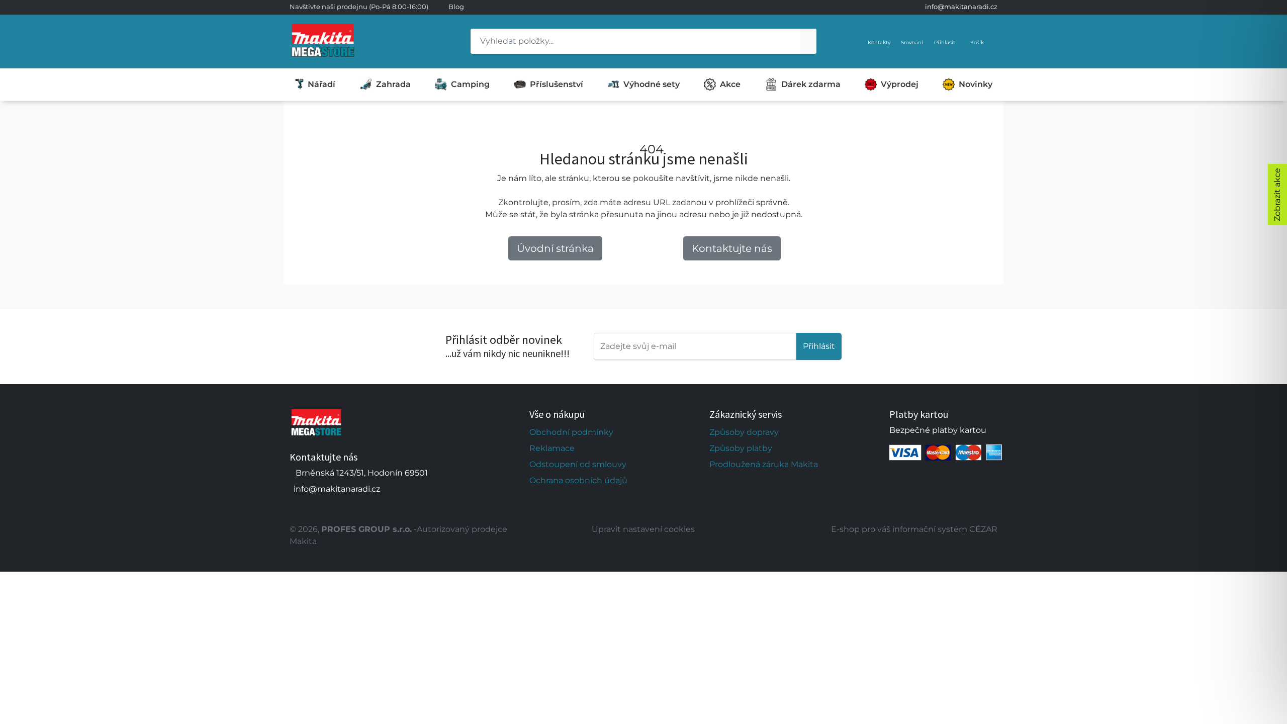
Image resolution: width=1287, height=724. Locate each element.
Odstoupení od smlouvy (577, 464)
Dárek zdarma (811, 84)
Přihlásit (819, 346)
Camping (470, 84)
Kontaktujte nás (732, 248)
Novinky (975, 84)
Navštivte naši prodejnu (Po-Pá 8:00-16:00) (359, 7)
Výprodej (899, 84)
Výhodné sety (651, 84)
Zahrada (393, 84)
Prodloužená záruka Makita (763, 464)
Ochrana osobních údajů (578, 480)
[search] (808, 41)
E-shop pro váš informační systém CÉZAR (914, 529)
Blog (456, 7)
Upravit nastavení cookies (643, 529)
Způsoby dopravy (744, 432)
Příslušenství (556, 84)
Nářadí (321, 84)
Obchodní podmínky (571, 432)
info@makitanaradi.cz (961, 7)
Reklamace (552, 448)
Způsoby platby (740, 448)
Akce (730, 84)
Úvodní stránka (555, 248)
